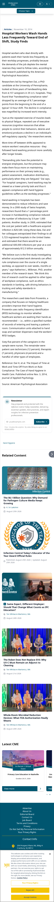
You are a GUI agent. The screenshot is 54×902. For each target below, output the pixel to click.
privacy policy (9, 429)
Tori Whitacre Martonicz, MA (18, 614)
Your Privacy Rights (27, 832)
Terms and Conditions (27, 823)
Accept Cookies (30, 897)
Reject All (30, 890)
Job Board (27, 820)
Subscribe (40, 422)
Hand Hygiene (9, 443)
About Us (27, 811)
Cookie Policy (22, 878)
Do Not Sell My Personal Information (27, 829)
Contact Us (27, 817)
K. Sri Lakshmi (12, 507)
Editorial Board (27, 814)
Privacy (27, 826)
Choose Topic (24, 11)
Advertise (27, 808)
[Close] (50, 854)
